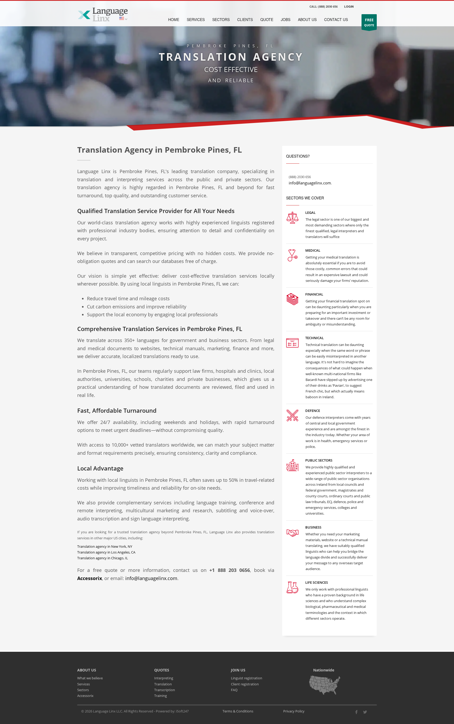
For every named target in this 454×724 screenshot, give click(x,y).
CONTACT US (336, 19)
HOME (173, 19)
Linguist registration (246, 678)
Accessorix (85, 695)
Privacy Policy (294, 711)
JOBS (285, 19)
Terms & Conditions (238, 711)
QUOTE (369, 22)
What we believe (90, 678)
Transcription (164, 689)
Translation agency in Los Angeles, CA (106, 552)
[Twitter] (365, 713)
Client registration (245, 684)
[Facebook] (356, 713)
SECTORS (221, 19)
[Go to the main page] (102, 14)
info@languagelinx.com (151, 578)
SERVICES (196, 19)
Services (83, 684)
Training (160, 695)
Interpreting (163, 678)
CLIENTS (245, 19)
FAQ (234, 689)
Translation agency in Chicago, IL (102, 558)
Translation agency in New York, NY (104, 546)
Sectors (83, 689)
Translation (163, 684)
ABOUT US (307, 19)
